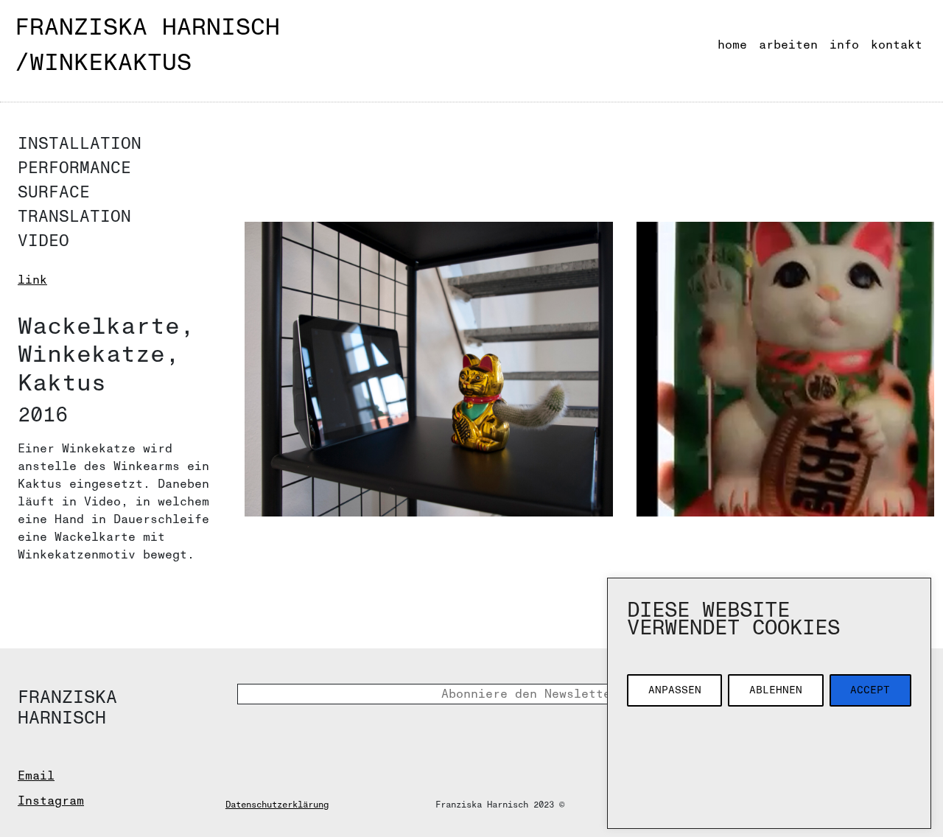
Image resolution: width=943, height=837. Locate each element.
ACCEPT (870, 690)
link (32, 280)
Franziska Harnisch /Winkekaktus (147, 45)
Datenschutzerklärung (277, 805)
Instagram (51, 801)
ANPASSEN (674, 690)
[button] (429, 369)
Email (36, 776)
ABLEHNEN (775, 690)
